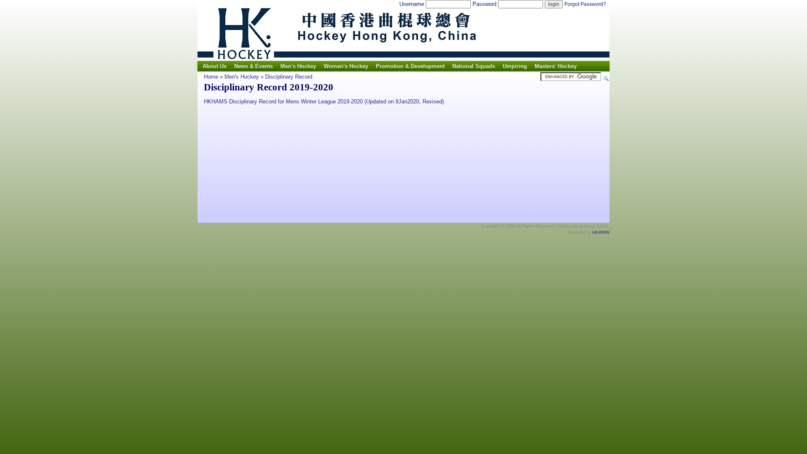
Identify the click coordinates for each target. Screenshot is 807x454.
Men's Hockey (298, 66)
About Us (215, 66)
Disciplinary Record (288, 77)
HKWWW (600, 232)
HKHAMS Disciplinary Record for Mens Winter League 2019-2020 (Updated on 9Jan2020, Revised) (324, 101)
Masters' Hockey (556, 66)
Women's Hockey (346, 66)
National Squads (473, 66)
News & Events (253, 66)
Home (211, 77)
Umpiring (515, 66)
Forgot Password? (585, 4)
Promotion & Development (410, 66)
